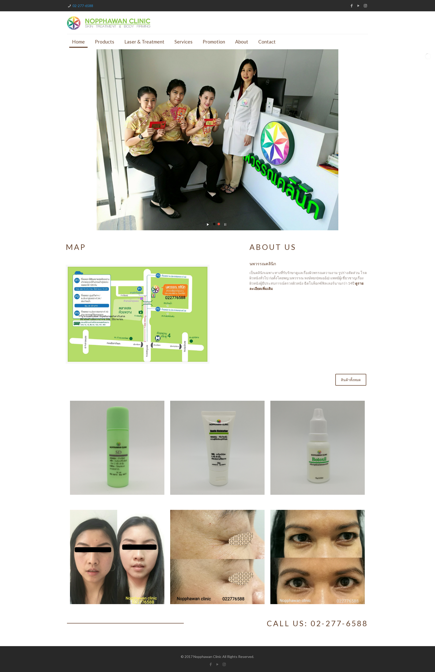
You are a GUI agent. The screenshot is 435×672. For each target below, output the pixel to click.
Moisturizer (206, 414)
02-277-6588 (82, 6)
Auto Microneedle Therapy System (215, 531)
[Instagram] (365, 5)
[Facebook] (351, 5)
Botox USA (103, 523)
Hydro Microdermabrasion (323, 527)
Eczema (96, 414)
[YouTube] (358, 5)
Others (295, 414)
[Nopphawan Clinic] (108, 22)
